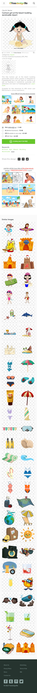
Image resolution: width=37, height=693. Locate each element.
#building (22, 149)
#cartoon (5, 149)
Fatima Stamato (17, 52)
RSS (21, 672)
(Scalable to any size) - (16, 133)
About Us (6, 665)
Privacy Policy (7, 668)
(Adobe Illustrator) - (14, 130)
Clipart (12, 55)
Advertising (23, 665)
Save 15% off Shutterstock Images (23, 93)
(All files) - (11, 136)
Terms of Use (23, 668)
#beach (15, 149)
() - (13, 127)
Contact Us (7, 675)
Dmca (5, 672)
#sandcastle (6, 151)
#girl (10, 149)
